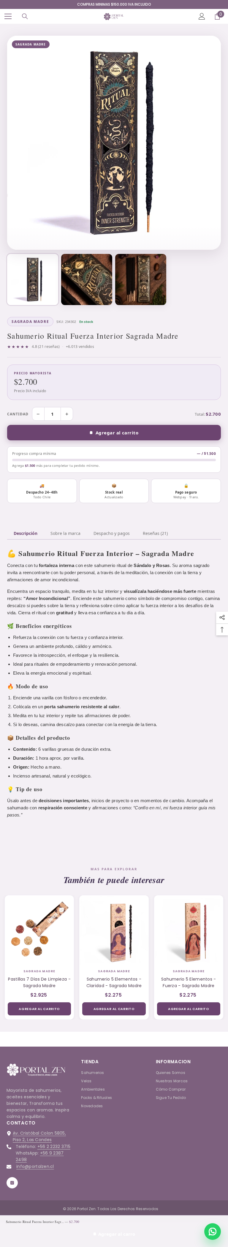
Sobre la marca (65, 533)
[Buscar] (24, 16)
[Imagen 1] (32, 279)
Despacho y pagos (112, 533)
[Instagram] (12, 1182)
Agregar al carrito (117, 433)
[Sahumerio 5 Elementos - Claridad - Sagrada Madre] (113, 930)
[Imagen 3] (140, 279)
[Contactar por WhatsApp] (212, 1231)
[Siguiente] (211, 143)
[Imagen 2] (86, 279)
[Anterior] (17, 143)
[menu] (8, 16)
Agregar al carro (116, 1234)
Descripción (25, 533)
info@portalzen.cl (35, 1166)
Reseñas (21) (155, 533)
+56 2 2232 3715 (53, 1146)
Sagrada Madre (39, 971)
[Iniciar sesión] (202, 16)
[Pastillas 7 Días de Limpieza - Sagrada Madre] (39, 930)
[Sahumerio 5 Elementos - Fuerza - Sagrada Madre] (188, 930)
